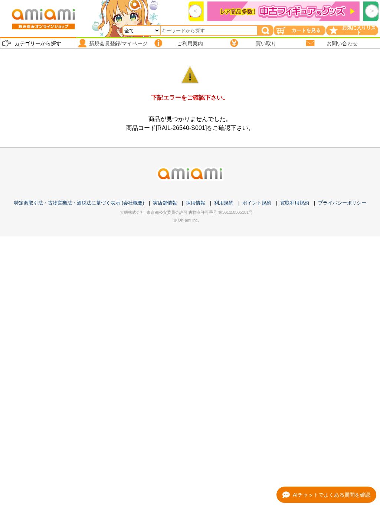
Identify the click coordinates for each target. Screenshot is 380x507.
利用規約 (223, 203)
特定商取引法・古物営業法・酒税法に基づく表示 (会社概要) (79, 203)
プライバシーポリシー (342, 203)
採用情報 (195, 203)
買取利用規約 (294, 203)
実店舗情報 (165, 203)
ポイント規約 (256, 203)
